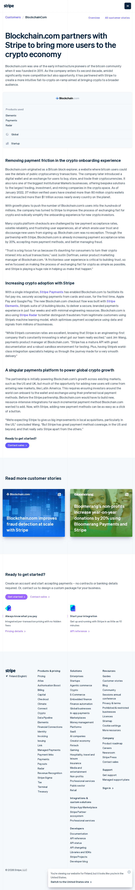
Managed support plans (116, 779)
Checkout (43, 699)
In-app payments (80, 713)
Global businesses (80, 708)
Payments (43, 759)
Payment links (46, 754)
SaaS (73, 731)
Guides (107, 676)
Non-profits (76, 776)
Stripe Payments (51, 292)
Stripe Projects (78, 856)
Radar (41, 768)
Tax (40, 782)
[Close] (128, 873)
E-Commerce (77, 694)
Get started (15, 596)
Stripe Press (110, 757)
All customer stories (117, 17)
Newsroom (109, 752)
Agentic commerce (81, 685)
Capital (42, 694)
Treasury (43, 791)
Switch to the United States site (70, 881)
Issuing (42, 740)
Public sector (77, 785)
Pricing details (14, 631)
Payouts (42, 763)
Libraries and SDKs (80, 852)
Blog (105, 685)
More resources (112, 730)
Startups (75, 680)
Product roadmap (112, 743)
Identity (42, 731)
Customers (13, 17)
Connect (42, 708)
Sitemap (107, 721)
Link (40, 745)
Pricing (41, 676)
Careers (107, 748)
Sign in (107, 788)
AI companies (77, 736)
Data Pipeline (45, 717)
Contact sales (16, 445)
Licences (108, 716)
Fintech (74, 745)
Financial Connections (50, 726)
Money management (82, 722)
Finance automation (81, 703)
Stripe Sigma (45, 777)
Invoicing (43, 736)
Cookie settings (112, 725)
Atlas (41, 680)
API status (76, 843)
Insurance (75, 763)
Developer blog (79, 861)
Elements (43, 722)
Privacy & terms (112, 703)
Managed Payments (49, 750)
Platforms (75, 726)
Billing (41, 690)
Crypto (42, 713)
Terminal (43, 786)
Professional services (82, 781)
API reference (78, 631)
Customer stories (113, 680)
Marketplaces (78, 717)
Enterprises (76, 676)
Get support (110, 775)
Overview (94, 17)
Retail (73, 790)
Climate (42, 703)
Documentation (79, 833)
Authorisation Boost (49, 685)
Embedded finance (81, 699)
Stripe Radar (28, 315)
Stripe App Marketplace (83, 807)
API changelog (78, 847)
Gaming (74, 750)
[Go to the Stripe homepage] (9, 671)
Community (109, 690)
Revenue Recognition (50, 773)
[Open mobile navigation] (127, 6)
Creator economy (80, 740)
